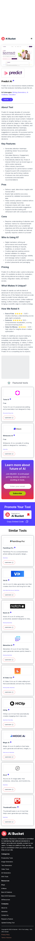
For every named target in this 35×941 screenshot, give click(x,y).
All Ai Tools (4, 876)
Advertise (4, 911)
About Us (4, 908)
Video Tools (5, 869)
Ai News (4, 888)
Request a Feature (7, 919)
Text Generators (6, 865)
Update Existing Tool (7, 922)
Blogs (3, 885)
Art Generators (6, 873)
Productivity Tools (7, 858)
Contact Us (4, 915)
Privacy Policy (5, 934)
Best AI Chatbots (6, 892)
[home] (8, 38)
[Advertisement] (17, 17)
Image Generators (7, 861)
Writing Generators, (19, 92)
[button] (31, 39)
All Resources (5, 899)
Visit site (6, 99)
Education (12, 95)
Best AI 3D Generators (8, 896)
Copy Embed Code (15, 521)
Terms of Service (6, 937)
